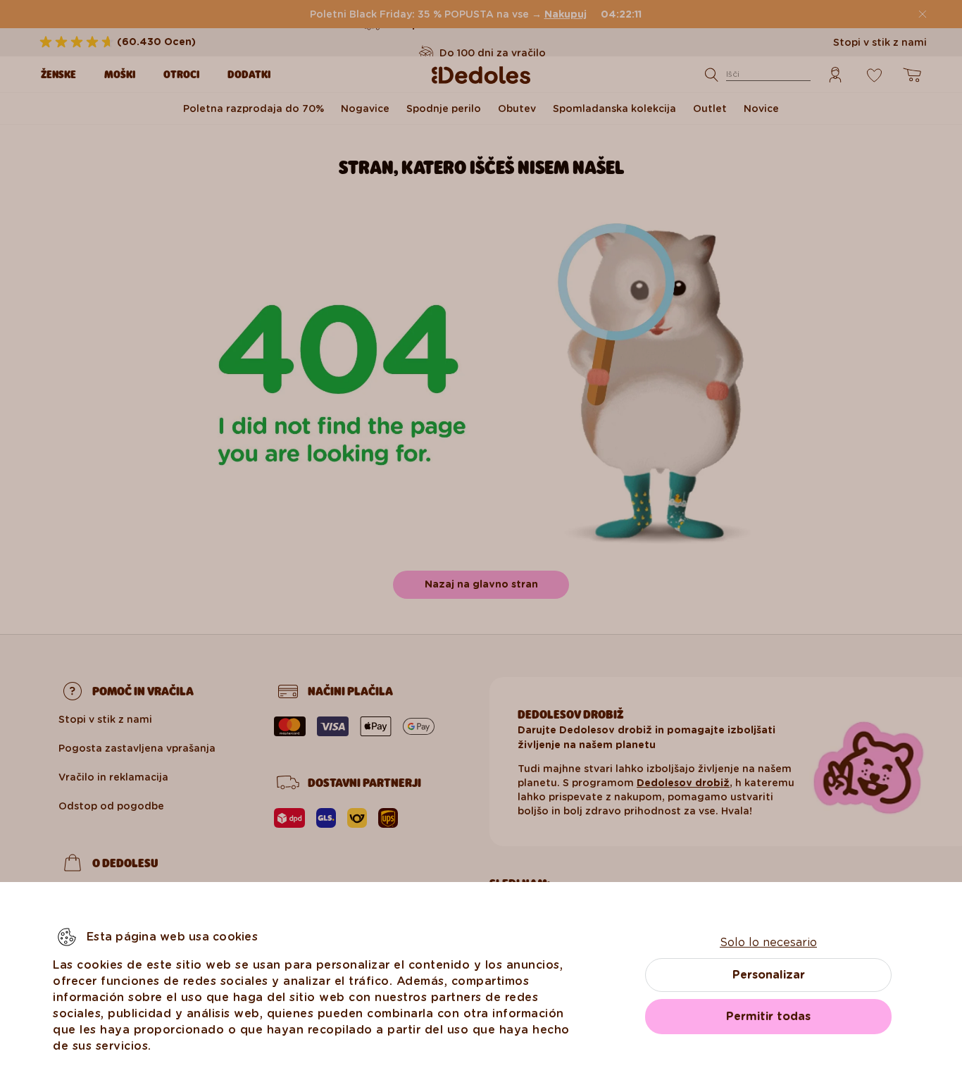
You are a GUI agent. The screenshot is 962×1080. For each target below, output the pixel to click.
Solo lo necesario (768, 942)
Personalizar (768, 974)
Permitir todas (768, 1016)
